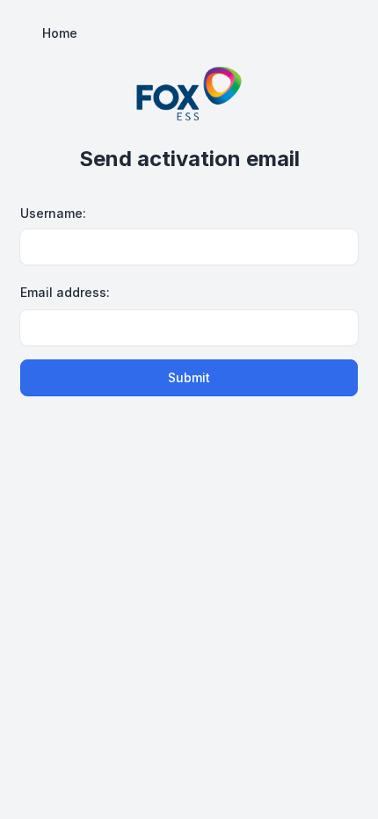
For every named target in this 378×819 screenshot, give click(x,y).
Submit (189, 377)
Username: (53, 213)
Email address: (65, 292)
